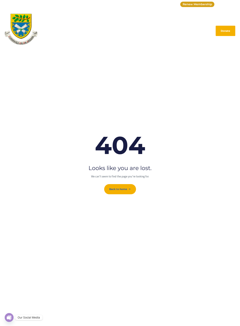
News (124, 30)
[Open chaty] (9, 317)
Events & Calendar (105, 30)
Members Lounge (174, 30)
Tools (193, 30)
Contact (205, 30)
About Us (67, 30)
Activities (153, 30)
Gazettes (137, 30)
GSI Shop (83, 30)
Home (53, 30)
